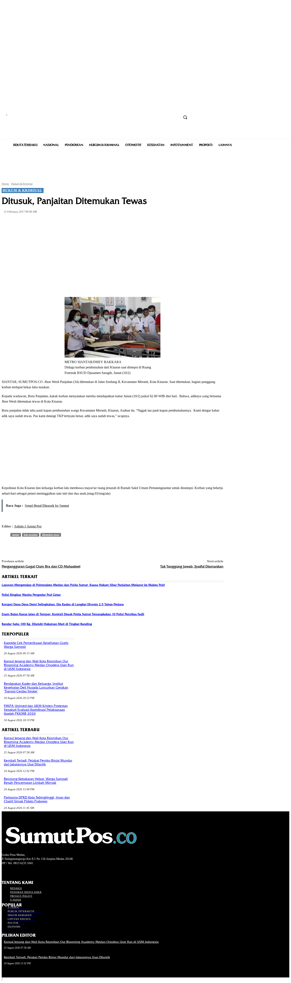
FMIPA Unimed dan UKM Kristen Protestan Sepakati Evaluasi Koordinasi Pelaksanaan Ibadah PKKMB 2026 (36, 710)
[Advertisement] (145, 163)
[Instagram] (11, 871)
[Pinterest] (71, 222)
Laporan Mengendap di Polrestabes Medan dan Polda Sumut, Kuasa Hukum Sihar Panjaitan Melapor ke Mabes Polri (83, 585)
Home (5, 183)
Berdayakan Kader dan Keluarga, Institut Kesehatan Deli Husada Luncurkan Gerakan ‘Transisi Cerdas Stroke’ (36, 687)
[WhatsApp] (86, 222)
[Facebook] (40, 222)
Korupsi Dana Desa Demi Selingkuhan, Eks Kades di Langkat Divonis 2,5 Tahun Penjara (63, 604)
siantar (15, 534)
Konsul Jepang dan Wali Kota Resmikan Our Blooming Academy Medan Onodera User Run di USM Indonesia (39, 665)
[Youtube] (27, 871)
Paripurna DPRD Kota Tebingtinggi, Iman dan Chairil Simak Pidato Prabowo (37, 799)
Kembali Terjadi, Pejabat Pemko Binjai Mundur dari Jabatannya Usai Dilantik (38, 762)
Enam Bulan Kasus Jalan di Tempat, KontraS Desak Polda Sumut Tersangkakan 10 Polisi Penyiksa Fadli (73, 614)
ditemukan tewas (50, 534)
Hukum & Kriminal (22, 183)
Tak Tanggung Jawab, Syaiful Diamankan (191, 566)
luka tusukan (31, 534)
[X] (55, 222)
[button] (185, 117)
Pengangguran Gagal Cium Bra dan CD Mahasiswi (41, 566)
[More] (101, 221)
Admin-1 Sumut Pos (28, 526)
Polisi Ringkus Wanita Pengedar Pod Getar (31, 595)
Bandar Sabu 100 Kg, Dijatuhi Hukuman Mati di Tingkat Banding (47, 624)
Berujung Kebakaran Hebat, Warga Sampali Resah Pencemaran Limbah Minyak (36, 781)
